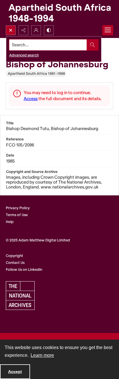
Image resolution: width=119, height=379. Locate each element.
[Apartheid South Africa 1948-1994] (59, 12)
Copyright (14, 256)
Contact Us (15, 262)
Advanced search (24, 55)
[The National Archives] (20, 295)
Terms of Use (17, 215)
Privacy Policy (18, 208)
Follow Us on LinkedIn (24, 269)
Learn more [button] (42, 355)
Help (10, 222)
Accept (15, 371)
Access (31, 98)
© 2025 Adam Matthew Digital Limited (38, 240)
